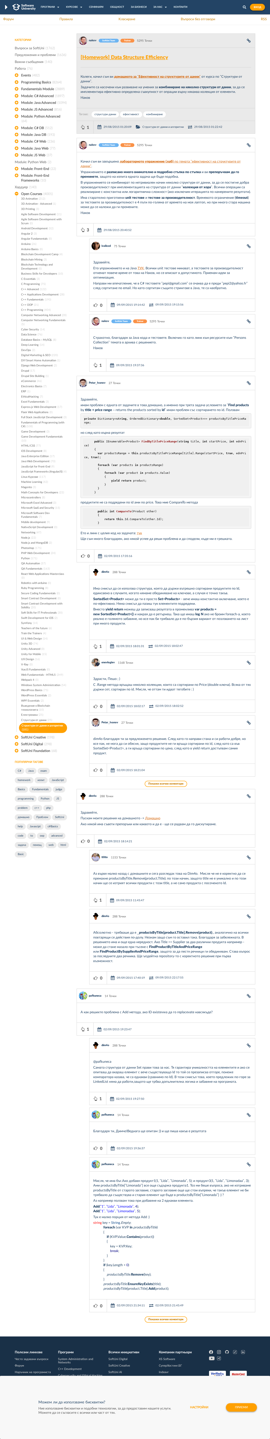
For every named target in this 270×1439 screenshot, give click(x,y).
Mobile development (35, 522)
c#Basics (53, 826)
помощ (37, 845)
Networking (31, 532)
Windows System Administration (43, 685)
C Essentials (30, 279)
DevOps (28, 350)
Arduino (28, 244)
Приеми (241, 1407)
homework (24, 780)
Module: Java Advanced (44, 102)
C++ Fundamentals (36, 299)
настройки (199, 1407)
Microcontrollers (33, 497)
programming (26, 798)
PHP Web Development (38, 553)
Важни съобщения (33, 62)
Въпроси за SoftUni (35, 48)
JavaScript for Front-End (37, 466)
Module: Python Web (33, 162)
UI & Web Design (34, 638)
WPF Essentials (32, 700)
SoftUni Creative (37, 737)
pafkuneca (95, 995)
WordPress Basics (34, 690)
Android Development (37, 228)
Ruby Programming (34, 588)
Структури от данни (36, 720)
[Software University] (24, 7)
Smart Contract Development (41, 598)
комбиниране (154, 114)
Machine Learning (34, 482)
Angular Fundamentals (36, 239)
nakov (92, 40)
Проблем (42, 817)
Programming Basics (41, 82)
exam (43, 771)
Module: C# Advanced (42, 96)
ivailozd (106, 246)
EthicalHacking (32, 396)
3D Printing (30, 209)
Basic (21, 854)
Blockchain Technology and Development (37, 266)
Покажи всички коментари (166, 783)
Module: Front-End (38, 169)
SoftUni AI (115, 1372)
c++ (37, 808)
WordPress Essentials (36, 695)
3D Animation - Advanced (38, 204)
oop (42, 835)
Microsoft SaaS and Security (40, 508)
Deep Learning (32, 345)
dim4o (105, 572)
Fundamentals (40, 789)
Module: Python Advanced (40, 119)
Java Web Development (38, 461)
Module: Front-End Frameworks (35, 178)
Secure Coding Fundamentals (40, 593)
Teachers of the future (36, 628)
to (31, 835)
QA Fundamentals (35, 568)
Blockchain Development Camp (41, 254)
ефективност (131, 114)
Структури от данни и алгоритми (42, 727)
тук (139, 533)
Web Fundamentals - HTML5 (42, 675)
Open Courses (37, 194)
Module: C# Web (38, 141)
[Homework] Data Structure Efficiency (124, 57)
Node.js (28, 538)
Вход (257, 7)
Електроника (32, 715)
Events (30, 75)
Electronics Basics (33, 386)
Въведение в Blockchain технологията (35, 708)
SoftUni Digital (36, 744)
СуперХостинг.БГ (170, 1365)
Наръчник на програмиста (33, 1372)
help (20, 826)
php (48, 808)
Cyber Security (33, 329)
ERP (25, 391)
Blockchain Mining (34, 259)
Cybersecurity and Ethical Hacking (80, 1375)
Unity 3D (29, 643)
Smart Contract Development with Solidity (41, 605)
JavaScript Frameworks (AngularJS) (43, 471)
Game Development (35, 431)
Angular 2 (29, 233)
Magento (28, 487)
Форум (8, 19)
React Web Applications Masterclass (42, 576)
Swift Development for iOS (39, 618)
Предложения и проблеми (40, 55)
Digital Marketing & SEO (39, 355)
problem (23, 808)
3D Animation (33, 199)
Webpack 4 (29, 680)
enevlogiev (108, 662)
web (51, 845)
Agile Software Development (41, 214)
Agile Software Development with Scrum (41, 221)
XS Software (167, 1359)
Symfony (29, 623)
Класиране (127, 19)
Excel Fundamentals (35, 401)
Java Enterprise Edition (37, 456)
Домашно (152, 818)
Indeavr (164, 1372)
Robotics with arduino (36, 583)
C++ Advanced (33, 289)
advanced (56, 835)
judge (59, 789)
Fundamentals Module (43, 89)
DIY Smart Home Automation (40, 360)
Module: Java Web (38, 148)
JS (57, 798)
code (20, 835)
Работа (23, 68)
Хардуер (25, 187)
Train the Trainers (33, 633)
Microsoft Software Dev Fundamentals (35, 515)
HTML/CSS (31, 446)
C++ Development (70, 1369)
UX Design (30, 659)
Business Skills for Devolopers (42, 273)
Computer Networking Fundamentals (43, 322)
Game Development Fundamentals (42, 438)
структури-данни (105, 114)
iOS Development (33, 451)
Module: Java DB (38, 134)
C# (19, 771)
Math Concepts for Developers (42, 492)
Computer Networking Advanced (43, 315)
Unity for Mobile (34, 654)
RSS (264, 19)
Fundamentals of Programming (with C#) (42, 424)
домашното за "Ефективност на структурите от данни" (157, 76)
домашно (23, 817)
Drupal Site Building (35, 376)
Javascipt (35, 826)
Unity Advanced (32, 649)
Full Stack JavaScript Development (43, 417)
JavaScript (58, 780)
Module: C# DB (37, 128)
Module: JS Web (36, 155)
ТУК (141, 268)
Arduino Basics (32, 249)
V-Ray (26, 664)
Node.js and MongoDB (36, 543)
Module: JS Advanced (41, 109)
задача (22, 845)
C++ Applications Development (42, 294)
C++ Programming (36, 310)
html (63, 845)
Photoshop (31, 548)
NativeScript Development (39, 527)
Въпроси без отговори (198, 19)
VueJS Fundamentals (35, 669)
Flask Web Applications (37, 412)
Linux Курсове (33, 477)
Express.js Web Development (41, 407)
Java (31, 771)
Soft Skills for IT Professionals (41, 612)
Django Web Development (39, 365)
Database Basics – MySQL (38, 340)
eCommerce (31, 381)
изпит (41, 780)
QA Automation (33, 563)
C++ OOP (30, 305)
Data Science (31, 334)
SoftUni (59, 817)
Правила (66, 19)
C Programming (33, 284)
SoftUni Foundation (39, 751)
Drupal (28, 371)
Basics (21, 789)
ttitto (104, 857)
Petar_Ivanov (97, 383)
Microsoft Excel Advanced (38, 503)
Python (29, 558)
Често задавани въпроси (31, 1359)
